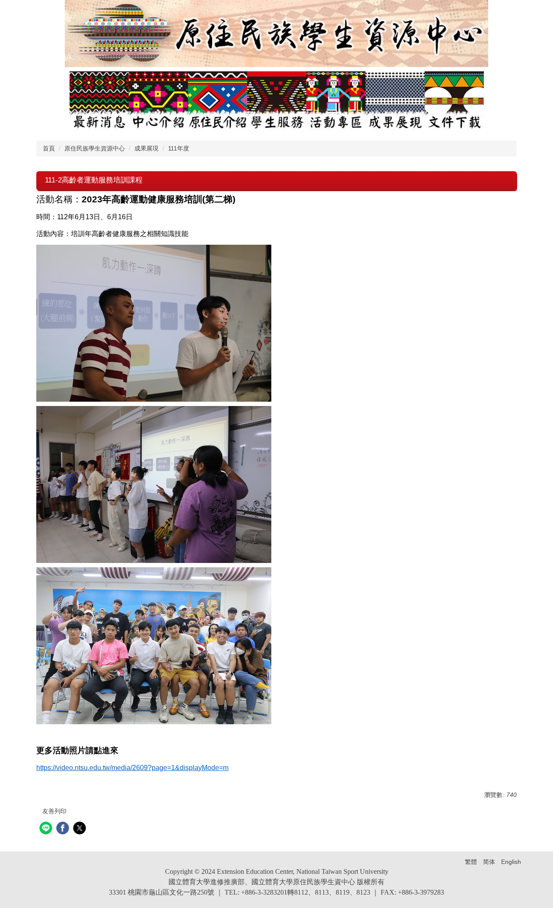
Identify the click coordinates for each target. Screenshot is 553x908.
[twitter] (80, 829)
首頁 (49, 148)
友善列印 (54, 811)
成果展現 (146, 148)
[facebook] (63, 829)
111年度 (178, 148)
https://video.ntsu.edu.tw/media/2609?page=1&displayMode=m (132, 767)
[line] (46, 829)
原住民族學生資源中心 (94, 148)
